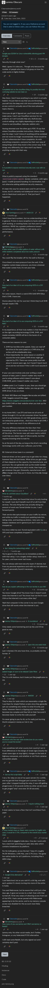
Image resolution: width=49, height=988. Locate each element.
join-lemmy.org (8, 984)
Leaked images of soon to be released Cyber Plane (19, 672)
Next (5, 954)
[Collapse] (4, 48)
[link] (8, 59)
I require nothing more (36, 804)
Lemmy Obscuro (14, 2)
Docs (4, 975)
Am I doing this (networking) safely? (17, 548)
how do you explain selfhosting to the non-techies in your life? (24, 587)
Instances (5, 970)
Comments (17, 36)
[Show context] (4, 59)
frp (41, 530)
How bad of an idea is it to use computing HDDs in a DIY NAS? (22, 287)
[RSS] (27, 42)
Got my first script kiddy (13, 775)
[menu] (45, 2)
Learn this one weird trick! (37, 645)
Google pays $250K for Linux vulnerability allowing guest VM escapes (23, 55)
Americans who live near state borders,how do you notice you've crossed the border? (22, 741)
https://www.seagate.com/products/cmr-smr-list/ (22, 401)
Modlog (5, 966)
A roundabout (33, 621)
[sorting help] (23, 42)
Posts (27, 36)
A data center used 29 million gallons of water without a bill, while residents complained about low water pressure (23, 251)
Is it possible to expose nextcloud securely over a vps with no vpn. (23, 169)
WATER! (31, 696)
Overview (7, 36)
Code (4, 979)
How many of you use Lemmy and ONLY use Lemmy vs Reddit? (21, 925)
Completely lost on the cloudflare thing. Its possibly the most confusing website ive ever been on (23, 91)
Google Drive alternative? (14, 875)
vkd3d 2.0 (29, 213)
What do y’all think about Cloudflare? (15, 494)
